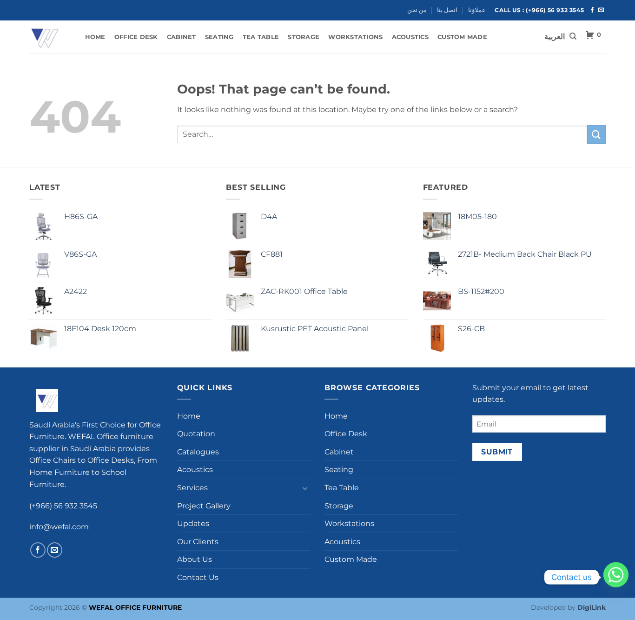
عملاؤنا (477, 10)
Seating (219, 36)
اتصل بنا (447, 10)
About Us (194, 559)
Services (192, 487)
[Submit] (596, 134)
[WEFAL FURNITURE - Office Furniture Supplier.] (47, 36)
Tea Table (261, 36)
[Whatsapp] (615, 577)
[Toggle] (305, 487)
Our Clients (197, 541)
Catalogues (198, 451)
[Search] (573, 36)
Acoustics (410, 36)
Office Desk (136, 36)
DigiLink (591, 607)
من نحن (417, 10)
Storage (303, 36)
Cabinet (181, 36)
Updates (193, 523)
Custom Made (462, 36)
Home (95, 36)
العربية (554, 36)
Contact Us (197, 577)
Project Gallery (204, 505)
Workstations (355, 36)
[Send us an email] (601, 10)
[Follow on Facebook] (592, 10)
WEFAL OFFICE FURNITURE (135, 607)
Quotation (196, 433)
